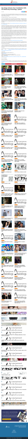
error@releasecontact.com (5, 61)
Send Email (4, 53)
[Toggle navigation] (1, 4)
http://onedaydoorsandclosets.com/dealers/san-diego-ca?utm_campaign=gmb (15, 56)
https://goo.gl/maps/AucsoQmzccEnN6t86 (17, 40)
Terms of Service (14, 432)
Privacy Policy (14, 431)
